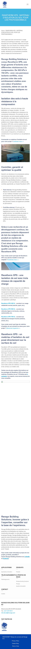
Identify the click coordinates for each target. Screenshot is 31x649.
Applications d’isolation (6, 571)
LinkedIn (27, 557)
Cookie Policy (15, 643)
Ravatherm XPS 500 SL (8, 309)
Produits (18, 571)
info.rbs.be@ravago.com (8, 613)
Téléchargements (5, 579)
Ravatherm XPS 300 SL (8, 303)
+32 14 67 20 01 (8, 611)
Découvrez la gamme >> (13, 328)
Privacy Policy (15, 641)
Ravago (18, 583)
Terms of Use (15, 646)
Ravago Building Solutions (22, 581)
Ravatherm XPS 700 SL (8, 317)
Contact (3, 593)
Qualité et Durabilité (20, 586)
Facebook (6, 558)
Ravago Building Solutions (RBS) (4, 626)
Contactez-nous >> (18, 141)
